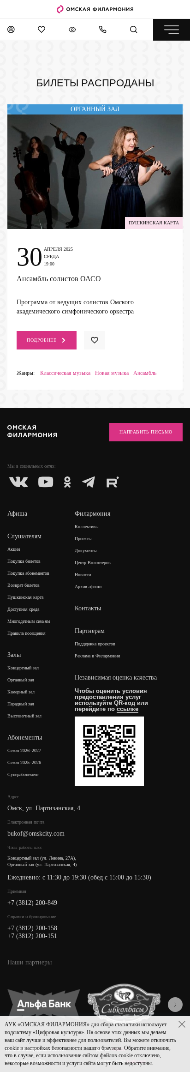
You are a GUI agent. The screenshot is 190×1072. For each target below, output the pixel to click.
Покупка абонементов (28, 573)
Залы (14, 654)
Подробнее (41, 340)
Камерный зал (21, 691)
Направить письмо (145, 431)
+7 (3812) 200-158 (32, 928)
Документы (86, 550)
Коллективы (87, 526)
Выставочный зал (24, 715)
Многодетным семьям (28, 621)
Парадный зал (20, 703)
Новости (83, 574)
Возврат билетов (23, 585)
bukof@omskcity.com (36, 833)
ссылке (127, 708)
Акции (13, 549)
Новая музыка (112, 373)
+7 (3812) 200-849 (32, 902)
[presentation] (175, 1004)
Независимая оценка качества (116, 677)
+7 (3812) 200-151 (32, 936)
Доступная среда (23, 609)
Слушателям (24, 536)
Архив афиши (88, 586)
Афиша (17, 513)
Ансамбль (144, 373)
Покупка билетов (24, 561)
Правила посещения (26, 633)
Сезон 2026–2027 (24, 750)
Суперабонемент (23, 774)
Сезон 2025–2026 (24, 762)
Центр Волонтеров (93, 562)
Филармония (92, 513)
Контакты (88, 608)
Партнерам (90, 630)
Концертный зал (23, 667)
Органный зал (20, 679)
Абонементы (24, 737)
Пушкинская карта (25, 597)
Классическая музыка (65, 373)
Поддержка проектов (95, 643)
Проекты (83, 538)
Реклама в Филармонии (97, 655)
